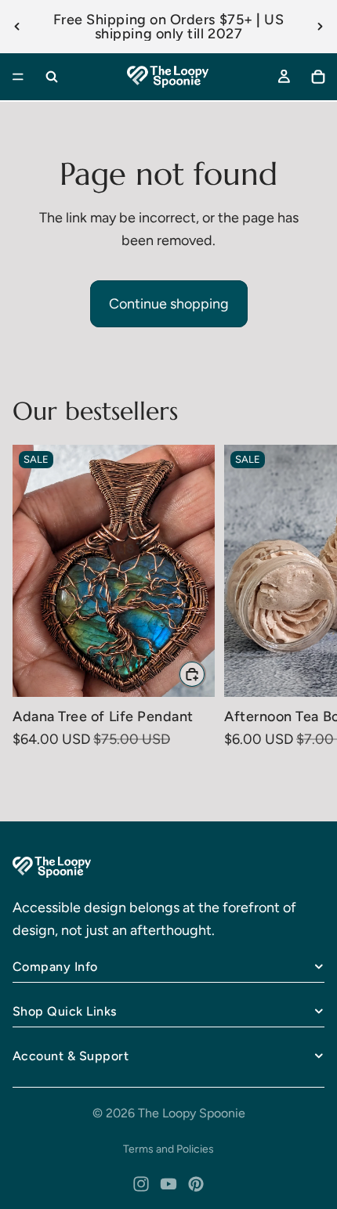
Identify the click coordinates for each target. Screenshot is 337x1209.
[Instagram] (141, 1184)
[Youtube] (168, 1184)
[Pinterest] (196, 1184)
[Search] (51, 77)
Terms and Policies (168, 1149)
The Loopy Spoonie (191, 1113)
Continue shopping (169, 303)
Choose (205, 673)
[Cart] (318, 77)
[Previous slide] (17, 26)
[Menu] (18, 77)
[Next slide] (320, 26)
